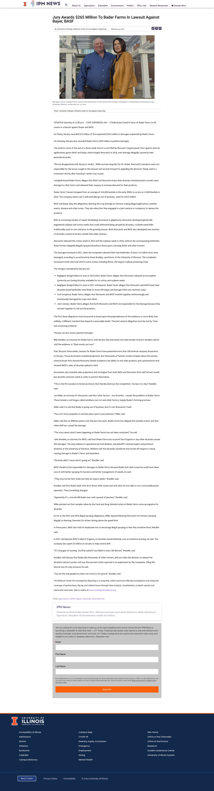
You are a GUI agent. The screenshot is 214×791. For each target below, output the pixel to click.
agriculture (64, 599)
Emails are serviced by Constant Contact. (144, 680)
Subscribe (107, 689)
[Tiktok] (153, 28)
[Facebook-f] (160, 28)
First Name (60, 654)
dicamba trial (98, 599)
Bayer (78, 599)
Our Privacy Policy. (61, 682)
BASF (72, 599)
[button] (66, 5)
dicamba (86, 599)
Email (58, 642)
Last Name (60, 666)
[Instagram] (156, 28)
